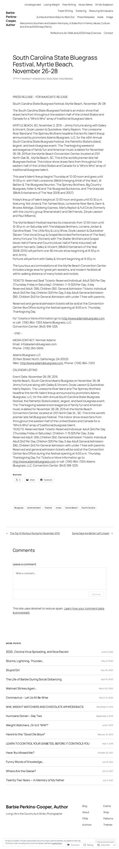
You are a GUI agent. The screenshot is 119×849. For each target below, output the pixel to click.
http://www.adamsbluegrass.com (83, 318)
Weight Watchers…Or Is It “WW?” (27, 725)
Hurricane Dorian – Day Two (24, 716)
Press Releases (66, 78)
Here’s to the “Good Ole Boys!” (25, 734)
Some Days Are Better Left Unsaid (90, 533)
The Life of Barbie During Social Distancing (34, 679)
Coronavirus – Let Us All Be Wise (27, 697)
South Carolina (88, 507)
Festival (48, 507)
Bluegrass (18, 507)
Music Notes (52, 78)
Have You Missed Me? (20, 752)
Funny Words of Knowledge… (25, 761)
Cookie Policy (57, 843)
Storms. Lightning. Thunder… (25, 661)
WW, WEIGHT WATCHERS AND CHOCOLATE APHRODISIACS (44, 706)
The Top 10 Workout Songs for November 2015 (35, 533)
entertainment (39, 78)
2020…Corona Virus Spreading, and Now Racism (37, 651)
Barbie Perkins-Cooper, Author (11, 19)
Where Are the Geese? (21, 771)
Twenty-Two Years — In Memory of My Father (35, 780)
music (58, 507)
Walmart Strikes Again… (21, 688)
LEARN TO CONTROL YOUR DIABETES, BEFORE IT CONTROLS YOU (48, 743)
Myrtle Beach (71, 507)
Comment (96, 594)
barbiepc (26, 78)
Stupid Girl (13, 670)
